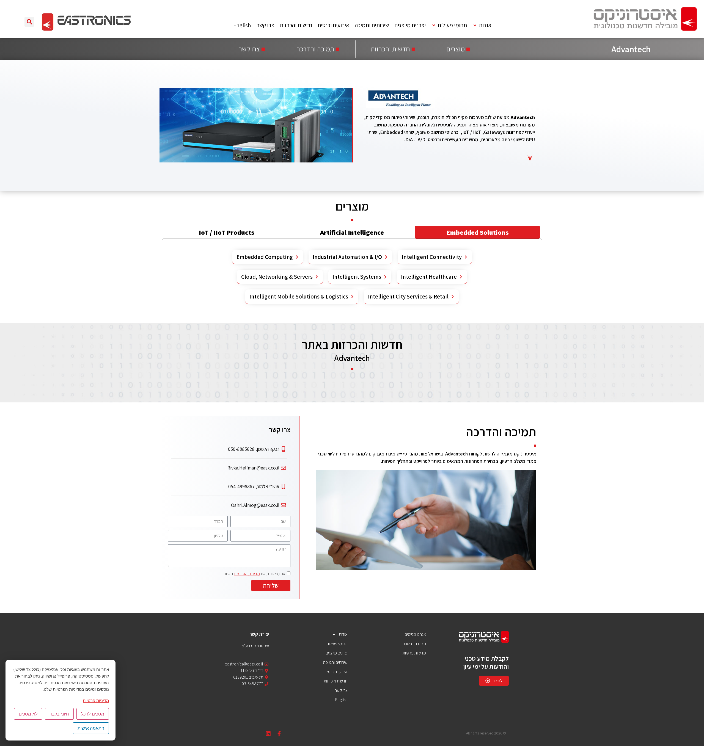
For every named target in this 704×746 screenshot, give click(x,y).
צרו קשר (341, 690)
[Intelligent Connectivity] (466, 257)
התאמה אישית (91, 728)
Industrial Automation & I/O (347, 257)
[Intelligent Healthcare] (461, 277)
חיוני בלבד (59, 714)
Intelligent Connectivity (432, 257)
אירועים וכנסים (336, 672)
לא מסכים (28, 714)
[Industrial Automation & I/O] (386, 257)
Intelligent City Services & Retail (408, 296)
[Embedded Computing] (297, 257)
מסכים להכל (92, 714)
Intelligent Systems (356, 276)
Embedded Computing (265, 257)
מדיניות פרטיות (96, 700)
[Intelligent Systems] (385, 277)
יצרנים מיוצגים (337, 653)
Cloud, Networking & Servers (277, 276)
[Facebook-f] (279, 733)
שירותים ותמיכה (335, 662)
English (341, 700)
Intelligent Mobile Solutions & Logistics (298, 296)
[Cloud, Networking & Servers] (317, 277)
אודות (343, 634)
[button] (482, 25)
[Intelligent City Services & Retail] (453, 297)
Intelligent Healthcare (429, 276)
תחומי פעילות (337, 643)
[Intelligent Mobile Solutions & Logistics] (352, 297)
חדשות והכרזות (336, 681)
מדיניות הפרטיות (247, 574)
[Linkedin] (268, 733)
